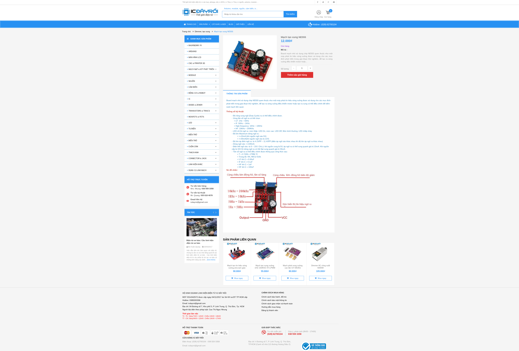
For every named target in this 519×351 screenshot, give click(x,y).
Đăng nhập (319, 17)
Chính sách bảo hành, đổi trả (274, 297)
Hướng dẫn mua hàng (271, 307)
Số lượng (285, 69)
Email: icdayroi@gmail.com (194, 346)
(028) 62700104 (329, 24)
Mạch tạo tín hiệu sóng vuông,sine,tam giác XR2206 (237, 267)
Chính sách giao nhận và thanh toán (277, 303)
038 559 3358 (294, 334)
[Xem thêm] (211, 260)
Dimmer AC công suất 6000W (320, 266)
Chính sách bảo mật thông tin (274, 300)
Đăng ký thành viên (270, 310)
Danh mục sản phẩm (200, 39)
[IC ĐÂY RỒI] (200, 10)
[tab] (237, 93)
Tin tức (191, 212)
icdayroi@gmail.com (199, 202)
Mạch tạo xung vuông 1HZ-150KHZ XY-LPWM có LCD (265, 267)
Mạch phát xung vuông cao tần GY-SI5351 (292, 266)
